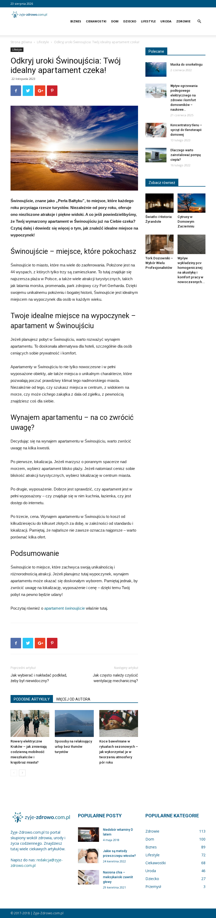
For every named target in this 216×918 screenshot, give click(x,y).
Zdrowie (183, 21)
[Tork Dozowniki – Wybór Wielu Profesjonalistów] (159, 244)
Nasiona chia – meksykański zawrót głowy (118, 877)
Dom (115, 21)
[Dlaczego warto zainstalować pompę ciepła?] (155, 155)
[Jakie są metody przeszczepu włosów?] (88, 856)
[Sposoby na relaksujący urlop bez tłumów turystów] (74, 723)
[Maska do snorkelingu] (155, 69)
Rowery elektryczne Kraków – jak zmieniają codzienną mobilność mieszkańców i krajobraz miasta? (29, 751)
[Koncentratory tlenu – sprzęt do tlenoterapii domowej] (155, 130)
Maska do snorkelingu (186, 64)
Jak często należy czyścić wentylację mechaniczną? (115, 678)
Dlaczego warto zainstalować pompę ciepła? (185, 155)
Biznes (75, 21)
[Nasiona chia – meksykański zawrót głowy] (88, 877)
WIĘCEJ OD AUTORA (73, 699)
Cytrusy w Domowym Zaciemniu (186, 221)
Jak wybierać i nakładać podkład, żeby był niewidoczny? (39, 678)
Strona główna (21, 42)
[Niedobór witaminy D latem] (88, 834)
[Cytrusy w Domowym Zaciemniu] (192, 203)
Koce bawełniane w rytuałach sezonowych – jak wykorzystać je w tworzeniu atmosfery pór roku (118, 751)
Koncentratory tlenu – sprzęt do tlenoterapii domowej (186, 130)
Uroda (165, 21)
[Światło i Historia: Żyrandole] (159, 203)
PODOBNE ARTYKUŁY (32, 699)
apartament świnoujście (64, 608)
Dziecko (129, 21)
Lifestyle (148, 21)
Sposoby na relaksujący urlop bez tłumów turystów (73, 746)
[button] (199, 21)
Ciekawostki (96, 21)
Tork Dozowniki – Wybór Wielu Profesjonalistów (159, 263)
